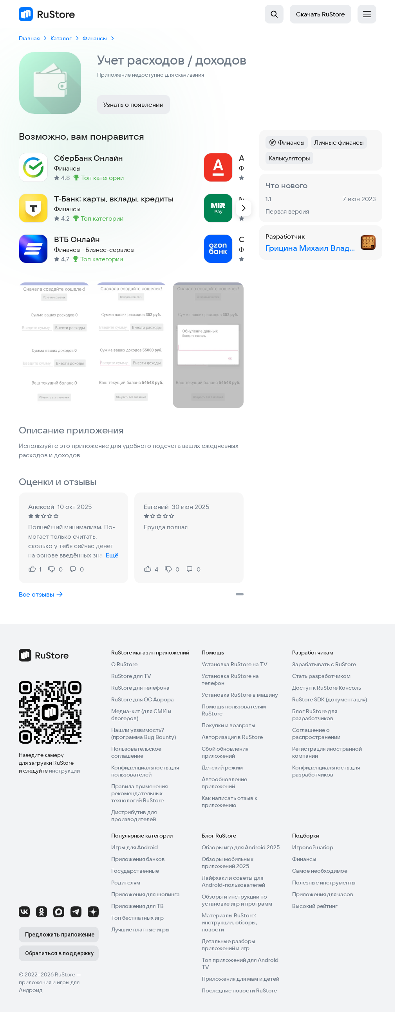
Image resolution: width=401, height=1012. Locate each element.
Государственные (135, 870)
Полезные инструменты (324, 882)
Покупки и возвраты (228, 725)
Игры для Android (134, 847)
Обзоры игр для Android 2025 (241, 847)
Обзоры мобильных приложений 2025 (227, 863)
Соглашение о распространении (316, 733)
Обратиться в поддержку (59, 953)
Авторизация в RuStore (232, 737)
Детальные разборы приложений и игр (228, 945)
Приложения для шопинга (145, 894)
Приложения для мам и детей (240, 978)
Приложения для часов (322, 894)
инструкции (64, 770)
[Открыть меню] (367, 14)
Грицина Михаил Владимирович (311, 248)
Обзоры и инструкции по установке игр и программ (237, 900)
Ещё (112, 555)
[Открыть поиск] (274, 14)
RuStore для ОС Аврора (142, 699)
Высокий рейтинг (315, 906)
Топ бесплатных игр (137, 917)
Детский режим (222, 767)
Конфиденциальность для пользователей (145, 771)
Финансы (304, 859)
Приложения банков (138, 859)
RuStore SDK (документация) (329, 699)
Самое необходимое (319, 870)
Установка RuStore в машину (240, 694)
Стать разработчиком (321, 675)
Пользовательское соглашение (136, 752)
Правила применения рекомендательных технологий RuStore (139, 793)
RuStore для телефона (140, 687)
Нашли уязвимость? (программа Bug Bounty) (143, 733)
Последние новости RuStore (239, 990)
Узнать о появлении (133, 104)
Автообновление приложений (224, 783)
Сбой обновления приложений (225, 752)
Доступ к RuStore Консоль (326, 687)
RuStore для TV (131, 675)
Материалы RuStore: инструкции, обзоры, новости (229, 922)
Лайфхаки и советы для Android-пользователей (233, 881)
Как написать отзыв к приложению (229, 802)
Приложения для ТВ (137, 906)
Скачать (320, 14)
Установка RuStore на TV (234, 664)
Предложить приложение (59, 934)
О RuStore (124, 664)
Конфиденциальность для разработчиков (326, 771)
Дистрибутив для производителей (134, 816)
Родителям (125, 882)
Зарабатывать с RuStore (324, 664)
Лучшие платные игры (140, 929)
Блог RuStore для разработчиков (314, 715)
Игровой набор (312, 847)
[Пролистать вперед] (243, 208)
